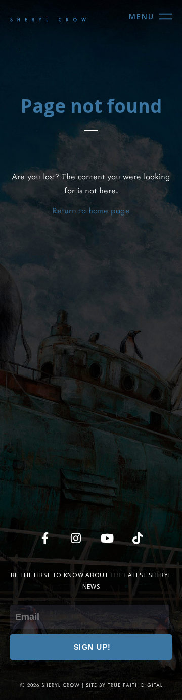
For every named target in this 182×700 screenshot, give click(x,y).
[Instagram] (75, 538)
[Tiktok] (137, 538)
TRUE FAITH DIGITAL (135, 685)
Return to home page (91, 210)
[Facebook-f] (45, 538)
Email (19, 597)
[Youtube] (106, 538)
